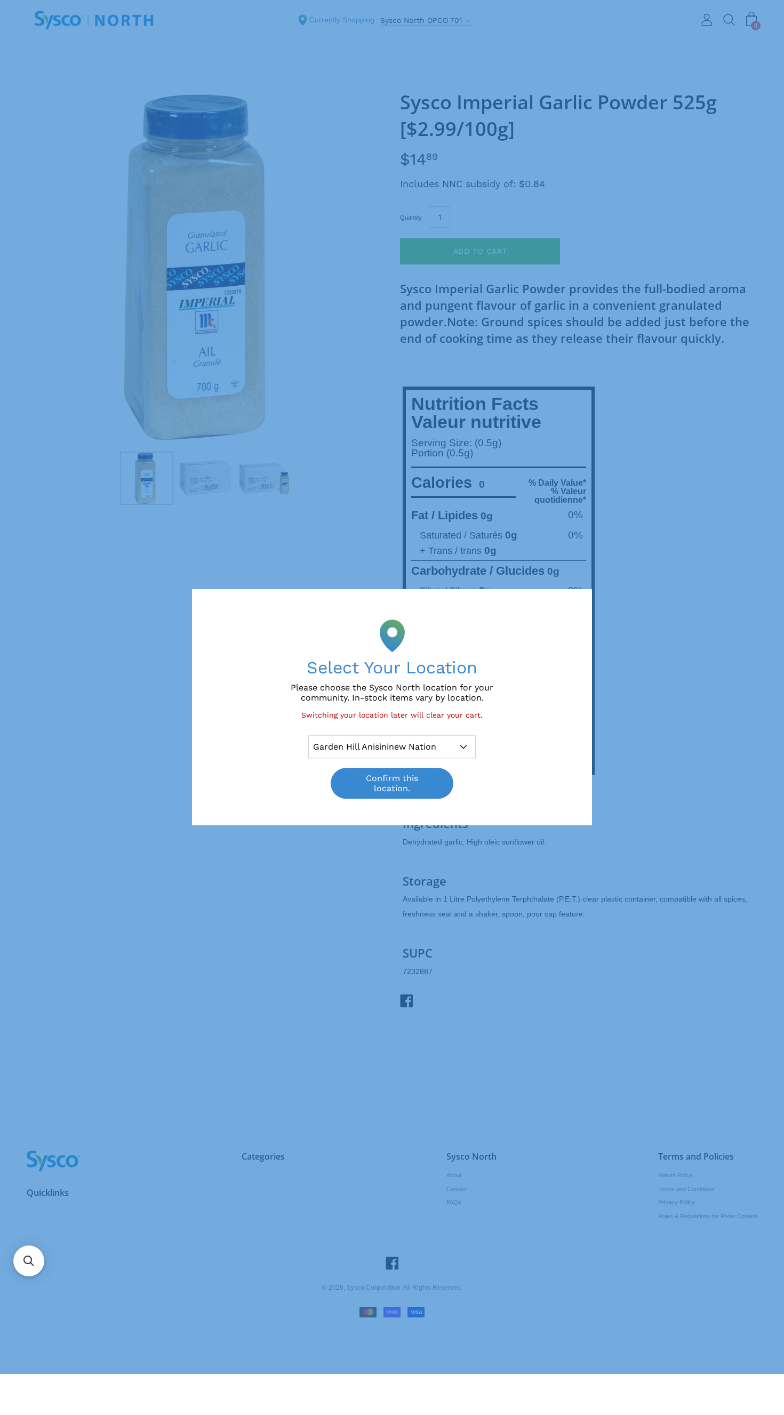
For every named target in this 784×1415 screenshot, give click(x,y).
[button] (28, 1260)
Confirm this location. (392, 784)
